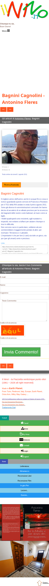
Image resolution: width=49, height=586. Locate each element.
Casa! (25, 423)
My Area (25, 434)
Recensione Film (24, 481)
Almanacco (24, 471)
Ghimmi (26, 440)
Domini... (24, 495)
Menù (4, 31)
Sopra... (46, 583)
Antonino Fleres (23, 118)
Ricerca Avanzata (11, 185)
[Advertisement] (24, 58)
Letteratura (24, 466)
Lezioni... (24, 490)
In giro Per (24, 485)
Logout (26, 457)
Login (26, 451)
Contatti (26, 445)
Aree (26, 429)
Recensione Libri (24, 476)
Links (3, 243)
